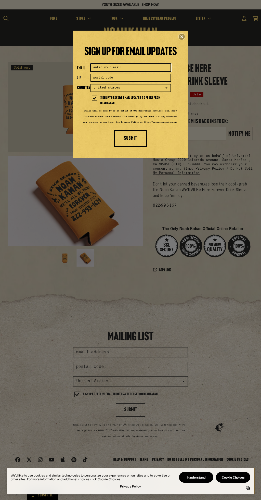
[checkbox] (131, 100)
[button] (182, 37)
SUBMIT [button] (130, 138)
